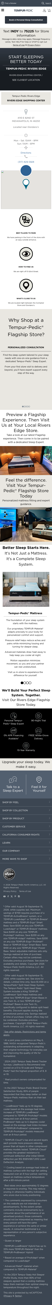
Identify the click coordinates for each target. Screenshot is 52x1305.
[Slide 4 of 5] (27, 406)
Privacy (8, 1296)
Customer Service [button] (13, 826)
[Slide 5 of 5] (29, 406)
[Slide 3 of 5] (26, 406)
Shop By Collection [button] (15, 810)
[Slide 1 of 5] (23, 406)
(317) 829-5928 (26, 162)
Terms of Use (25, 891)
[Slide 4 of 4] (30, 683)
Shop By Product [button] (13, 818)
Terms (18, 1296)
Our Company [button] (11, 851)
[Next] (47, 526)
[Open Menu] (2, 10)
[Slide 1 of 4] (22, 683)
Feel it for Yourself (39, 789)
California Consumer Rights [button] (20, 834)
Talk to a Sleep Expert (13, 789)
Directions (26, 153)
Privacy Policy (9, 891)
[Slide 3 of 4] (27, 683)
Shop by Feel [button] (10, 802)
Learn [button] (6, 843)
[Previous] (5, 526)
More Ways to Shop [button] (14, 859)
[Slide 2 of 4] (24, 683)
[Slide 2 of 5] (24, 406)
